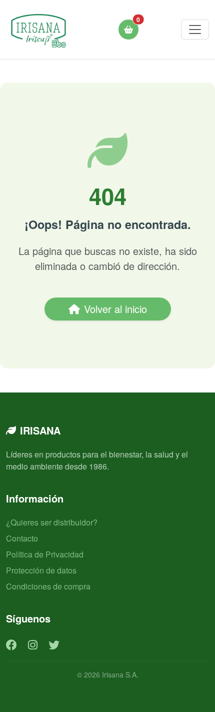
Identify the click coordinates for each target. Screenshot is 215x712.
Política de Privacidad (45, 554)
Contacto (22, 538)
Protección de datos (41, 570)
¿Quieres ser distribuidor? (52, 522)
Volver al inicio (115, 309)
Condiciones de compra (48, 586)
